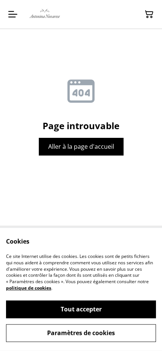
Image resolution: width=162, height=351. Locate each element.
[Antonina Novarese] (45, 14)
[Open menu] (13, 14)
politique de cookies (28, 288)
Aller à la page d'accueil (81, 146)
